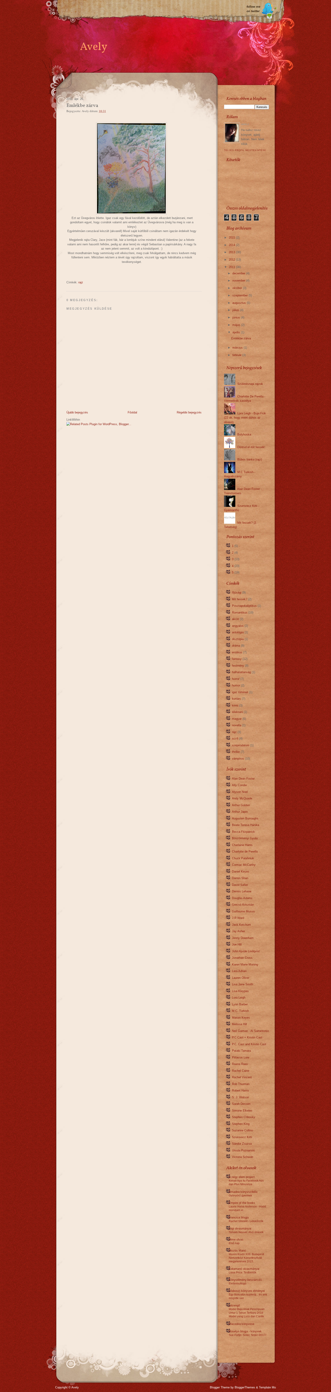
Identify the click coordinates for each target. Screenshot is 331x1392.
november (238, 280)
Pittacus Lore (240, 1057)
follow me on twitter (253, 9)
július (235, 310)
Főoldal (132, 412)
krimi (235, 705)
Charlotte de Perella (245, 851)
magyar (237, 718)
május (236, 325)
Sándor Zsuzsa (242, 1143)
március (237, 347)
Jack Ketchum (241, 924)
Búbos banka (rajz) (249, 459)
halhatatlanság (241, 672)
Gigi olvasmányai (240, 1228)
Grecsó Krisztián (243, 904)
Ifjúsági (236, 592)
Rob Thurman (240, 1084)
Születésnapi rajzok (250, 384)
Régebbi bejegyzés (189, 412)
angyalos (238, 625)
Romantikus (239, 612)
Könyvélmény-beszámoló (245, 1279)
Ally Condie (239, 785)
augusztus (239, 303)
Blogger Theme (220, 1387)
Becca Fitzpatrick (243, 831)
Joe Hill (237, 944)
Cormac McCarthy (244, 864)
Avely (93, 47)
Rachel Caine (240, 1070)
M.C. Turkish (240, 1011)
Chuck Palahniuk (243, 858)
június (236, 317)
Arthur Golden (241, 805)
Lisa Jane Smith (242, 984)
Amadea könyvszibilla (243, 1191)
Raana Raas (240, 1064)
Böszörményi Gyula (245, 838)
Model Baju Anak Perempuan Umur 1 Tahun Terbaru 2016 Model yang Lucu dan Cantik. (247, 1313)
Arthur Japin (240, 811)
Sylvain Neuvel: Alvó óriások (246, 1232)
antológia (238, 632)
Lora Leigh (238, 997)
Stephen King (240, 1124)
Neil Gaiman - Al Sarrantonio (250, 1031)
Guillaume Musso (243, 911)
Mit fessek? (239, 599)
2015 (232, 237)
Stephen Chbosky (243, 1117)
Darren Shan (240, 878)
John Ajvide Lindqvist (246, 951)
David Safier (240, 885)
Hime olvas (236, 1239)
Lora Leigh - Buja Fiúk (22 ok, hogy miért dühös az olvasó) (245, 418)
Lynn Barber (240, 1004)
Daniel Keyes (240, 871)
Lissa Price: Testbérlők (242, 1272)
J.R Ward (238, 918)
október (237, 288)
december (238, 273)
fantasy (237, 659)
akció (235, 619)
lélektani (237, 712)
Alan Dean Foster (243, 778)
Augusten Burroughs (245, 818)
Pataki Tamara (241, 1050)
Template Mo (267, 1387)
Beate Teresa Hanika (245, 825)
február (236, 355)
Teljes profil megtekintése (245, 150)
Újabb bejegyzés (77, 412)
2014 (232, 245)
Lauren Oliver (240, 977)
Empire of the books (242, 1203)
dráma (236, 645)
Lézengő (234, 1305)
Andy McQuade (242, 798)
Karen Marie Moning (245, 964)
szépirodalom (240, 745)
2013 (232, 252)
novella (236, 725)
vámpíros (238, 758)
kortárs (236, 698)
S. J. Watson (240, 1097)
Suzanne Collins (242, 1130)
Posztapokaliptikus (244, 605)
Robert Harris (240, 1090)
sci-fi (235, 738)
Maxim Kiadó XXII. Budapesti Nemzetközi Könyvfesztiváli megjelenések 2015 (246, 1258)
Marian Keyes (241, 1017)
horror (235, 679)
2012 (232, 259)
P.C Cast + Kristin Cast (247, 1037)
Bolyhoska (244, 434)
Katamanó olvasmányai (244, 1268)
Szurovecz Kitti (242, 1137)
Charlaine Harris (242, 845)
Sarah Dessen (241, 1103)
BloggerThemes (245, 1387)
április (236, 332)
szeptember (240, 295)
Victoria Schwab (242, 1157)
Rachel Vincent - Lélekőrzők (246, 1221)
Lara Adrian (239, 971)
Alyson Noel (240, 792)
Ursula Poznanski (243, 1150)
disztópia (238, 639)
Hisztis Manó (237, 1250)
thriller (236, 752)
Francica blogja (239, 1217)
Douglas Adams (242, 898)
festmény (238, 665)
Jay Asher (238, 931)
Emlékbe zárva (241, 338)
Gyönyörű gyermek (240, 1195)
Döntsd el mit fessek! (251, 447)
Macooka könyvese (241, 1324)
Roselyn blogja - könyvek (245, 1331)
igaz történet (240, 692)
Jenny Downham (243, 938)
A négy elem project (242, 1177)
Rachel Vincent (242, 1077)
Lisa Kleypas (240, 991)
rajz (80, 282)
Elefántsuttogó (237, 1283)
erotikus (237, 652)
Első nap (234, 1243)
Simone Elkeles (242, 1110)
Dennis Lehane (241, 891)
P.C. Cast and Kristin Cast (249, 1044)
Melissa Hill (239, 1024)
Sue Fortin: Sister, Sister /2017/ (247, 1335)
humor (236, 685)
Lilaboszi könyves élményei (247, 1291)
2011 (232, 267)
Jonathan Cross (242, 957)
